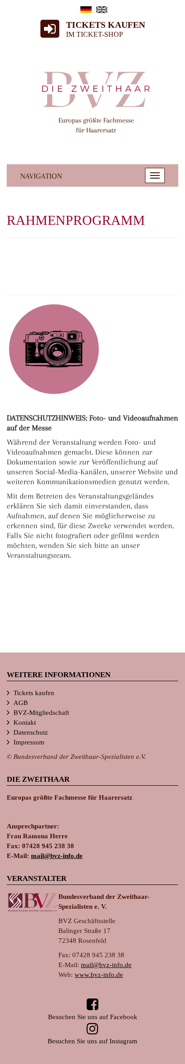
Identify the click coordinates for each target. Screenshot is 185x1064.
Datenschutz (30, 732)
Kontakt (24, 722)
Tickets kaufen (33, 692)
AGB (20, 702)
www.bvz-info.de (99, 974)
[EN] (101, 9)
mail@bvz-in (57, 855)
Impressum (28, 742)
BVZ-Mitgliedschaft (41, 712)
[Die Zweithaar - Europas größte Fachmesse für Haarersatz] (96, 89)
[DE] (86, 9)
